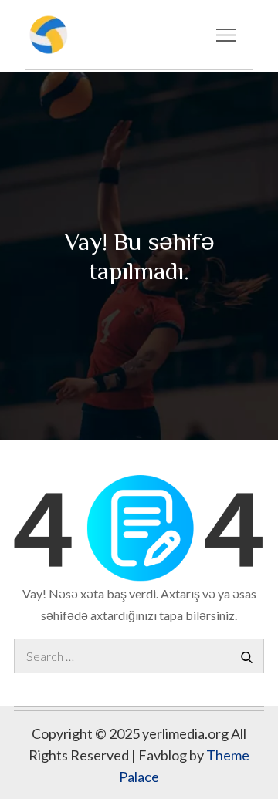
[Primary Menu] (225, 34)
